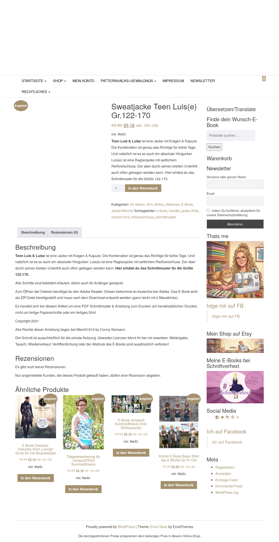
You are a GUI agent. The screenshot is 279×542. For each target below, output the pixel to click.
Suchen (214, 146)
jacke (185, 210)
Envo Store (158, 526)
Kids (194, 210)
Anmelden (223, 473)
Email (210, 193)
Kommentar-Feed (228, 485)
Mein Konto (83, 80)
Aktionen (173, 204)
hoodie (174, 210)
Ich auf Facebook (226, 431)
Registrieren (224, 467)
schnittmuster (166, 216)
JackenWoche (122, 210)
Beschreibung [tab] (33, 232)
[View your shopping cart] (260, 83)
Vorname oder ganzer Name (226, 177)
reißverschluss (142, 216)
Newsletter (203, 80)
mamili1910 (120, 216)
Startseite (33, 80)
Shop (58, 80)
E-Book (187, 204)
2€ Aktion (137, 204)
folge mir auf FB (225, 305)
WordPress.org (226, 492)
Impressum (173, 80)
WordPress (126, 526)
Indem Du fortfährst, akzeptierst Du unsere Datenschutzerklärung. (233, 212)
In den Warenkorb (143, 188)
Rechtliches (35, 91)
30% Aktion (155, 204)
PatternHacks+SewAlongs (127, 80)
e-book (162, 210)
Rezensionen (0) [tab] (64, 232)
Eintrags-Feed (226, 479)
